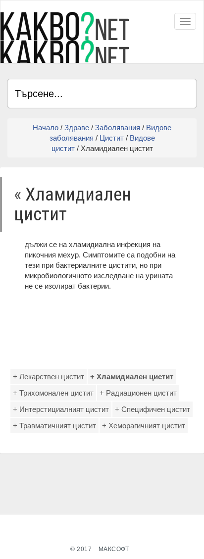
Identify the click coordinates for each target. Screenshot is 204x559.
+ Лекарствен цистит (48, 376)
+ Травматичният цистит (54, 425)
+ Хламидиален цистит (131, 376)
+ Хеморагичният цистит (143, 425)
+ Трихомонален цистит (53, 393)
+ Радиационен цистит (138, 393)
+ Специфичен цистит (152, 409)
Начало (45, 127)
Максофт (114, 549)
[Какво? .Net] (64, 37)
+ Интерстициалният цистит (61, 409)
